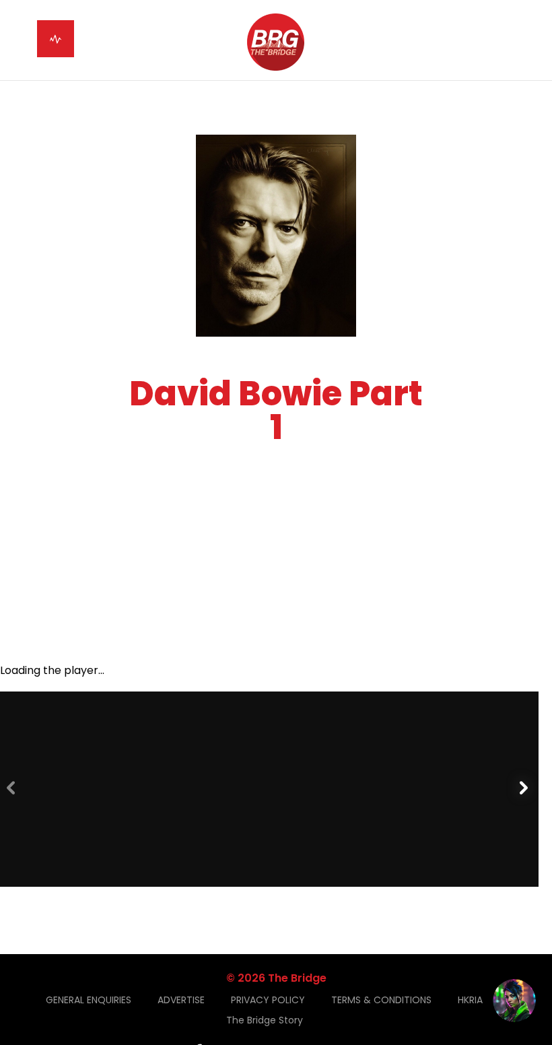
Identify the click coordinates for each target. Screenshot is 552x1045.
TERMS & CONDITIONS (381, 1000)
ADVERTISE (181, 1000)
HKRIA (470, 1000)
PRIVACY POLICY (268, 1000)
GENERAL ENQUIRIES (88, 1000)
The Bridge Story (264, 1020)
